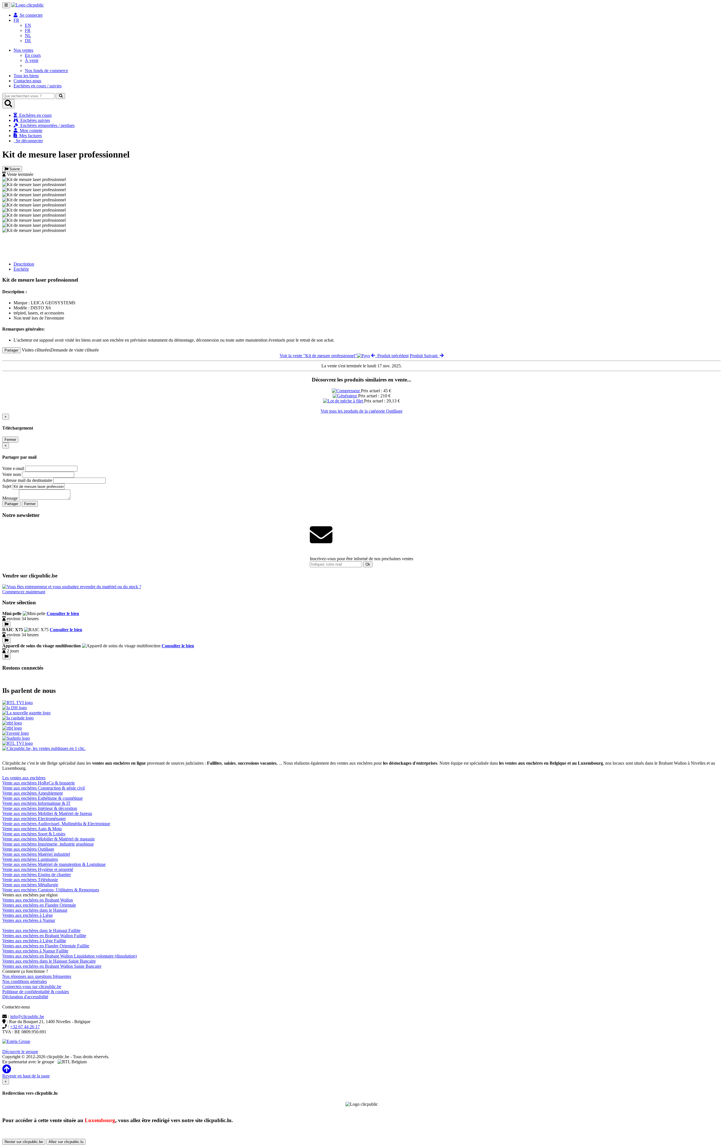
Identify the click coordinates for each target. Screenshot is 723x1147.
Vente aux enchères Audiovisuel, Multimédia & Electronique (56, 823)
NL (28, 35)
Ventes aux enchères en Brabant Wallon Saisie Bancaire (51, 966)
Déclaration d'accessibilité (25, 996)
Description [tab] (24, 264)
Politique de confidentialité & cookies (35, 991)
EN (28, 25)
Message (10, 498)
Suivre (14, 169)
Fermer (10, 439)
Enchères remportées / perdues (46, 125)
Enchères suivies (34, 120)
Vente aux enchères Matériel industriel (36, 854)
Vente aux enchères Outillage (28, 849)
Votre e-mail (13, 468)
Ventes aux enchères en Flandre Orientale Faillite (45, 945)
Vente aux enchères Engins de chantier (36, 874)
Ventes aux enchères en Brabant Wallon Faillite (44, 935)
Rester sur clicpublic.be (24, 1142)
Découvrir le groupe (20, 1051)
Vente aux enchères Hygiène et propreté (37, 869)
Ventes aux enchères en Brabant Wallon (37, 900)
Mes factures (29, 135)
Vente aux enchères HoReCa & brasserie (38, 783)
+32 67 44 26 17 (25, 1026)
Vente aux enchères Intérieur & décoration (39, 808)
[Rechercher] (60, 96)
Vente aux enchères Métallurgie (30, 884)
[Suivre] (6, 624)
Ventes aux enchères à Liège (27, 915)
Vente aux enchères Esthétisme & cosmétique (42, 798)
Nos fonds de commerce (46, 70)
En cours (33, 55)
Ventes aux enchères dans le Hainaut (34, 910)
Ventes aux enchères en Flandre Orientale (39, 905)
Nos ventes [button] (23, 50)
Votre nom (11, 474)
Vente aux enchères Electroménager (34, 818)
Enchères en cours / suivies (38, 85)
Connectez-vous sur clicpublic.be (31, 986)
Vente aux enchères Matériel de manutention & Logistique (54, 864)
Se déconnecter (28, 140)
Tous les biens (26, 75)
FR (28, 30)
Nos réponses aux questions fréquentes (36, 976)
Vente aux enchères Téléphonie (30, 879)
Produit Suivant (425, 355)
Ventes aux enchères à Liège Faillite (34, 940)
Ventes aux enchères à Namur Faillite (35, 950)
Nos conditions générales (24, 981)
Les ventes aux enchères (23, 777)
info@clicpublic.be (27, 1016)
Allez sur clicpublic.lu (66, 1142)
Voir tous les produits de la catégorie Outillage (361, 411)
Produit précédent (392, 355)
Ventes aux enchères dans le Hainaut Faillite (41, 930)
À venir (31, 60)
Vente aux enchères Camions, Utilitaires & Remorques (50, 889)
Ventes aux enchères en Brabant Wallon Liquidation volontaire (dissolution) (69, 956)
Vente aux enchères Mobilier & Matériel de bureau (47, 813)
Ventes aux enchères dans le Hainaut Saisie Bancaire (49, 961)
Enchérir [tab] (21, 269)
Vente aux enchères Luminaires (30, 859)
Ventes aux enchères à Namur (28, 920)
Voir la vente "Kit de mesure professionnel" (318, 355)
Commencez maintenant (23, 591)
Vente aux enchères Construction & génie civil (43, 788)
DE (28, 40)
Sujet (6, 486)
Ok (367, 564)
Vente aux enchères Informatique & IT (36, 803)
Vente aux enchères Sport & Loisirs (33, 833)
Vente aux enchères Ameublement (32, 793)
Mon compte (30, 130)
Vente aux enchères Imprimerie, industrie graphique (48, 844)
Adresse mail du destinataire (27, 480)
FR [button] (16, 20)
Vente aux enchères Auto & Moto (32, 828)
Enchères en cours (34, 115)
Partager (11, 350)
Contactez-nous (27, 80)
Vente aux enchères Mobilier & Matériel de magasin (48, 838)
